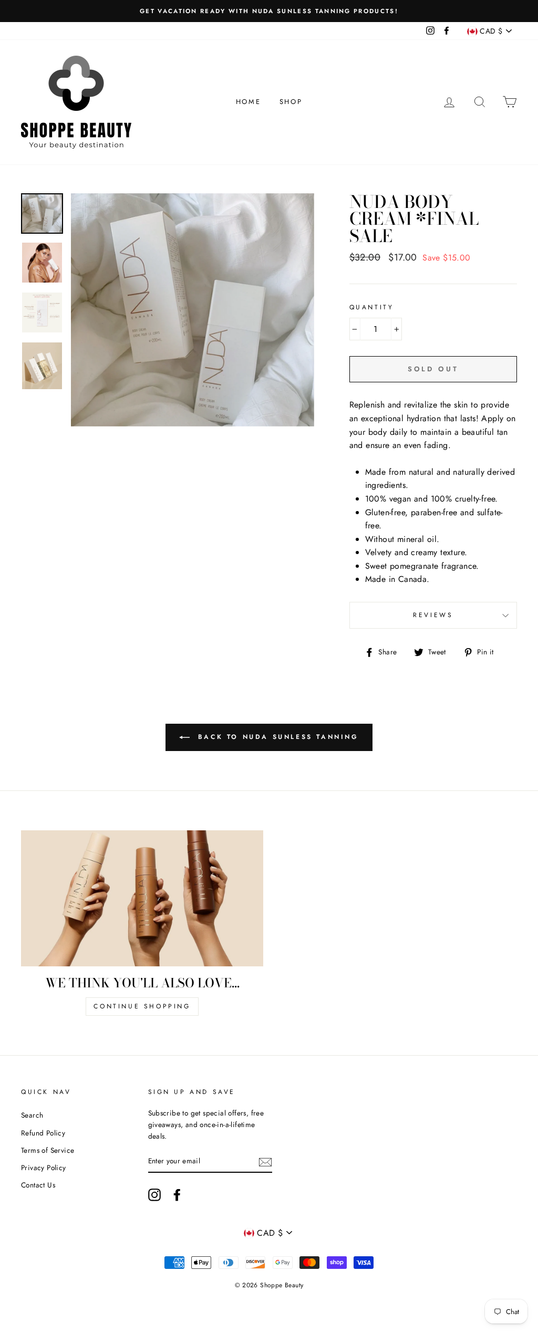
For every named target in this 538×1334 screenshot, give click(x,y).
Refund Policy (43, 1133)
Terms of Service (47, 1150)
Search (32, 1115)
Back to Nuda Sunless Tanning (276, 737)
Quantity (371, 307)
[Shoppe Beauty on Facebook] (177, 1195)
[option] (269, 11)
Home (248, 102)
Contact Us (38, 1185)
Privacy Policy (43, 1167)
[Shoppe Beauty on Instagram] (154, 1195)
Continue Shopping (142, 1006)
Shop (291, 102)
